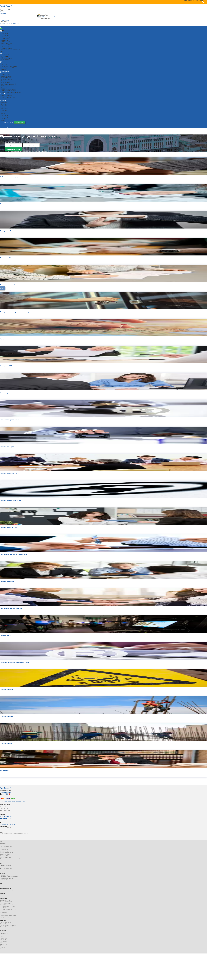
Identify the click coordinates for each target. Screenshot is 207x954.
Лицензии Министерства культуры (9, 876)
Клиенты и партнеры (5, 945)
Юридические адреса (7, 339)
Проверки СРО (4, 849)
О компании (3, 932)
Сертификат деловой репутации (8, 915)
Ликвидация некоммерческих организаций (15, 312)
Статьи (1, 936)
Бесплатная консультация (14, 149)
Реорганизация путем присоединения (13, 554)
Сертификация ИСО (5, 900)
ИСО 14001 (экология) (5, 903)
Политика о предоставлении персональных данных (13, 801)
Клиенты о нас (3, 944)
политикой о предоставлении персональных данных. (40, 151)
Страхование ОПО (6, 689)
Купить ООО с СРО (5, 851)
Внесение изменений (7, 285)
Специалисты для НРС (5, 865)
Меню (2, 30)
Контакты (4, 27)
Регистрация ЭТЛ (6, 635)
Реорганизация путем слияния (11, 608)
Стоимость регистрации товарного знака (14, 662)
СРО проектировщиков (6, 846)
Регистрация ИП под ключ (9, 527)
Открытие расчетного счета (9, 393)
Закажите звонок (19, 122)
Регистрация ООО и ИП (8, 581)
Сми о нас (2, 947)
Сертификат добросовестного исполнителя (11, 917)
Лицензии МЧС (4, 875)
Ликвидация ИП (5, 231)
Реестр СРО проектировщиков (8, 925)
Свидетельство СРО (5, 854)
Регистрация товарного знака (10, 501)
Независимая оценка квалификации (9, 884)
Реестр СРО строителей (6, 923)
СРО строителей (4, 845)
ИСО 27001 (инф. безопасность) (8, 909)
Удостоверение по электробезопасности (10, 890)
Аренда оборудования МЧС (7, 878)
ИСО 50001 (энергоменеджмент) (8, 914)
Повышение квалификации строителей (10, 858)
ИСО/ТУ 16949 (3, 912)
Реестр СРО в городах (5, 922)
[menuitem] (1, 32)
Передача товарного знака (9, 420)
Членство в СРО (4, 855)
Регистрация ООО (6, 204)
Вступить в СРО (4, 843)
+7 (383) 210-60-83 (4, 21)
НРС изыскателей (4, 870)
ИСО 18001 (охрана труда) (6, 904)
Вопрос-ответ (3, 935)
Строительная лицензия (6, 857)
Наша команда (3, 938)
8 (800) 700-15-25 (45, 18)
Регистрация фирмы (7, 447)
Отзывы (2, 942)
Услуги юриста (5, 770)
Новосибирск (44, 15)
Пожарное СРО (4, 879)
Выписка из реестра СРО (6, 852)
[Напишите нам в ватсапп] (1, 29)
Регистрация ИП (5, 258)
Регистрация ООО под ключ (9, 474)
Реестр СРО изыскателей (6, 926)
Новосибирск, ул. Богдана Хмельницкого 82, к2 (9, 23)
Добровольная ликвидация (9, 177)
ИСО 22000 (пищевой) (5, 907)
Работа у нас (3, 939)
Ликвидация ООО (6, 366)
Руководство (3, 941)
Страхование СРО (6, 743)
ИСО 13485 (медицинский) (6, 911)
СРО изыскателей (4, 848)
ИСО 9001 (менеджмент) (6, 901)
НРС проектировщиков (6, 868)
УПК (1, 860)
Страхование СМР (6, 716)
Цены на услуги (4, 933)
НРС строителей (4, 867)
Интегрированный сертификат (8, 906)
